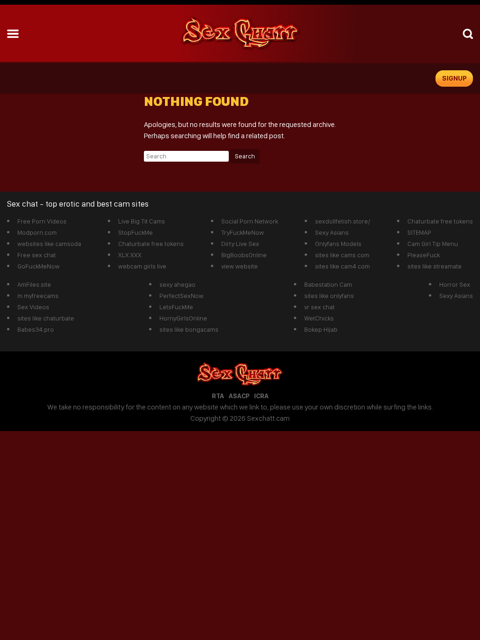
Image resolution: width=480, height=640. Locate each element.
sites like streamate (434, 266)
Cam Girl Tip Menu (432, 243)
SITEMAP (419, 232)
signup (454, 78)
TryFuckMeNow (242, 232)
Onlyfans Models (338, 243)
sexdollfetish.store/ (342, 221)
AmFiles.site (34, 284)
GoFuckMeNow (38, 266)
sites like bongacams (188, 329)
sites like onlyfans (329, 295)
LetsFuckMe (176, 307)
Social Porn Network (249, 221)
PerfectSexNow (181, 295)
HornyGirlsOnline (183, 318)
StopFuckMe (135, 232)
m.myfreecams (38, 295)
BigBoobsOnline (244, 255)
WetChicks (319, 318)
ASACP (239, 396)
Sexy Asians (332, 232)
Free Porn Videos (42, 221)
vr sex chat (319, 307)
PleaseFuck (423, 255)
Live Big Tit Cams (141, 221)
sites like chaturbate (45, 318)
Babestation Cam (328, 284)
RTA (218, 396)
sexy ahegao (177, 284)
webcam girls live (142, 266)
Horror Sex (454, 284)
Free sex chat (36, 255)
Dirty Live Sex (240, 243)
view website (239, 266)
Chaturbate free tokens (151, 243)
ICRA (261, 396)
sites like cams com (342, 255)
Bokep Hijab (321, 329)
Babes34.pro (35, 329)
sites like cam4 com (342, 266)
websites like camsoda (49, 243)
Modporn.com (37, 232)
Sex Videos (33, 307)
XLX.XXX (130, 255)
